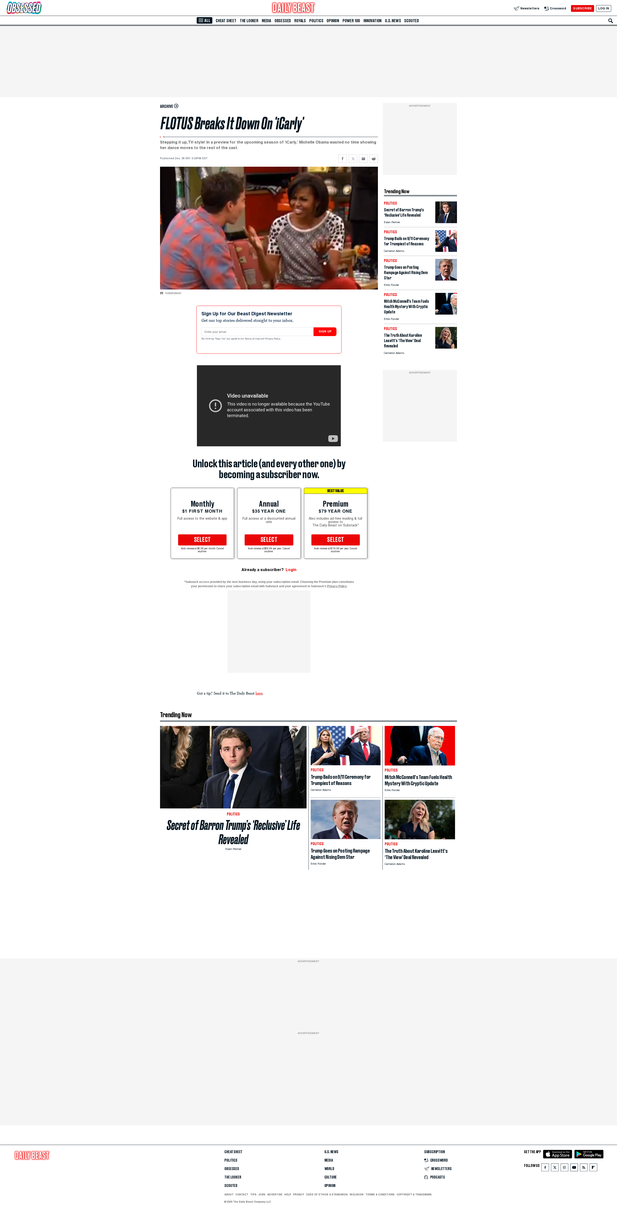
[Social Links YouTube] (574, 1168)
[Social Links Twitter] (555, 1168)
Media (266, 21)
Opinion (333, 21)
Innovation (372, 21)
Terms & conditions (380, 1194)
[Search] (610, 20)
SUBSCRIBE (582, 8)
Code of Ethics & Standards (327, 1194)
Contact (241, 1194)
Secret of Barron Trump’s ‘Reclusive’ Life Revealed (233, 832)
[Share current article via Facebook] (342, 158)
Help (287, 1194)
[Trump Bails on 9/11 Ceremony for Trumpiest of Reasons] (446, 250)
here (258, 693)
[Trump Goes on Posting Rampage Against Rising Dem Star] (446, 279)
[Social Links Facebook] (545, 1168)
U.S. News (393, 21)
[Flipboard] (593, 1168)
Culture (330, 1177)
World (329, 1169)
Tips (253, 1194)
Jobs (261, 1194)
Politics (316, 21)
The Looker (249, 21)
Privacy (298, 1194)
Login (291, 569)
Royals (300, 21)
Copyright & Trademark (414, 1194)
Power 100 (351, 21)
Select (202, 540)
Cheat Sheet (226, 21)
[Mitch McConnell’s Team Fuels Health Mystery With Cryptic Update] (446, 313)
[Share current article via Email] (363, 158)
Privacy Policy (273, 339)
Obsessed (283, 21)
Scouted (411, 21)
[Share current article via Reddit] (373, 158)
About (229, 1194)
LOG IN (603, 8)
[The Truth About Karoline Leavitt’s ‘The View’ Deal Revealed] (446, 347)
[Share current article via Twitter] (353, 158)
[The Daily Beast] (293, 8)
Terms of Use (252, 339)
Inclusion (356, 1194)
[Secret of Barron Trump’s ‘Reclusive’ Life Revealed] (446, 222)
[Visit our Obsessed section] (39, 8)
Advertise (274, 1194)
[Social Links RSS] (584, 1168)
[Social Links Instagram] (564, 1168)
